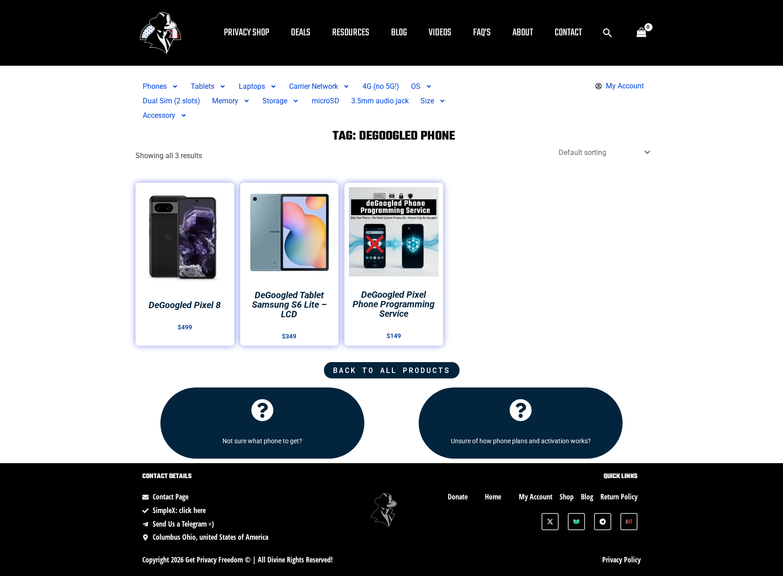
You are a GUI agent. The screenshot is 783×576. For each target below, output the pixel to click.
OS (415, 86)
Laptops (252, 86)
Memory (225, 101)
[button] (608, 33)
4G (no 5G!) (380, 86)
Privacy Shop (246, 32)
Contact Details (167, 476)
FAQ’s (482, 32)
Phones (155, 86)
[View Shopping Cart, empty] (641, 33)
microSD (325, 101)
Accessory (159, 115)
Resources (350, 32)
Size (427, 101)
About (522, 32)
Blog (399, 32)
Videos (440, 32)
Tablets (202, 86)
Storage (274, 101)
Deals (300, 32)
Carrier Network (313, 86)
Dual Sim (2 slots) (171, 101)
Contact (568, 32)
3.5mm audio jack (380, 101)
